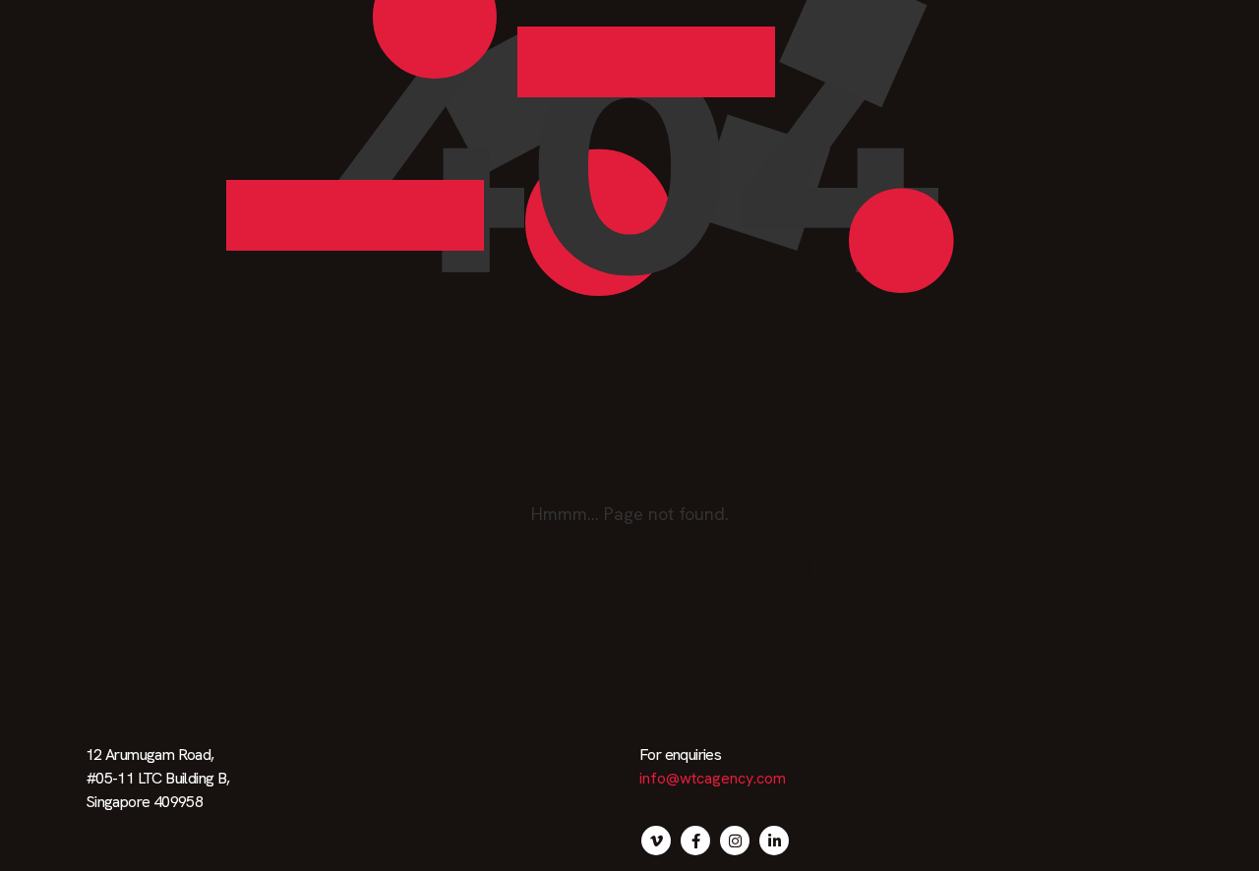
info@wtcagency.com (712, 778)
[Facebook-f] (695, 840)
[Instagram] (734, 840)
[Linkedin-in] (774, 840)
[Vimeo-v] (656, 840)
